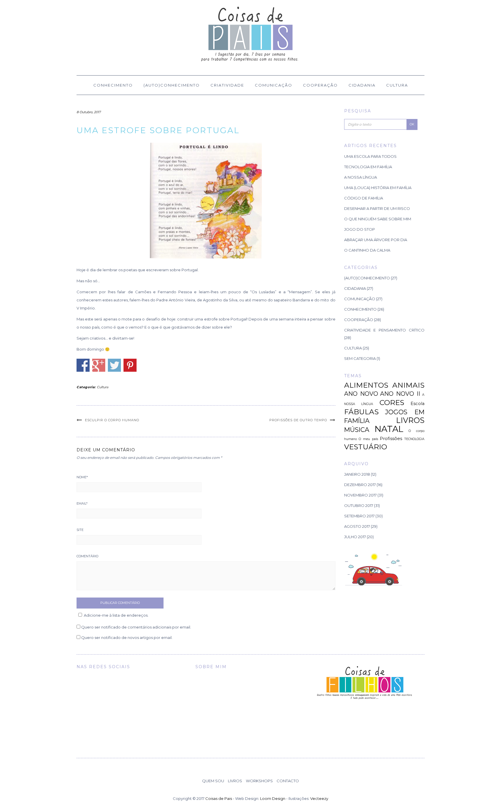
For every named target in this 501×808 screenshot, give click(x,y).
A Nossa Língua (360, 177)
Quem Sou (213, 780)
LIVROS (410, 420)
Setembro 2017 (359, 516)
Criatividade (227, 85)
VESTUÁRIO (365, 446)
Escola (417, 403)
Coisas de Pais (218, 798)
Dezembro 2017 (360, 484)
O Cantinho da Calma (367, 250)
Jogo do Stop (359, 229)
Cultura (397, 85)
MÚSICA (356, 429)
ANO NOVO (361, 393)
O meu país (368, 439)
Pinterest (130, 365)
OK (412, 124)
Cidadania (361, 85)
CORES (392, 402)
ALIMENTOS (366, 385)
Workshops (259, 780)
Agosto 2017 (357, 526)
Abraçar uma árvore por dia (375, 239)
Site (80, 530)
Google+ (98, 365)
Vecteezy (319, 798)
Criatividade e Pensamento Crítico (384, 330)
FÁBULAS (361, 411)
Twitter (114, 365)
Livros (235, 780)
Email (82, 503)
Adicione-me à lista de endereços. (116, 615)
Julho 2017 (355, 536)
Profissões (391, 438)
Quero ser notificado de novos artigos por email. (127, 637)
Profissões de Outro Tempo (298, 420)
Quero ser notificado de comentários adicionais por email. (136, 627)
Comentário (87, 556)
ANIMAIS (408, 385)
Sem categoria (360, 358)
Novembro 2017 (360, 495)
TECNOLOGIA (414, 439)
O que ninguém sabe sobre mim (377, 219)
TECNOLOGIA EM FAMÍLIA (368, 166)
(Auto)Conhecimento (172, 85)
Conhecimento (113, 85)
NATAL (389, 429)
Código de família (363, 198)
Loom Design (272, 798)
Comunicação (273, 85)
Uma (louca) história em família (377, 187)
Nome (82, 477)
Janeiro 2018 (357, 474)
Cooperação (320, 85)
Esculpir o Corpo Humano (112, 420)
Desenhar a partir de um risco (377, 208)
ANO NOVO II (400, 393)
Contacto (288, 780)
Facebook (83, 365)
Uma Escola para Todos (370, 156)
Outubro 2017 (358, 505)
